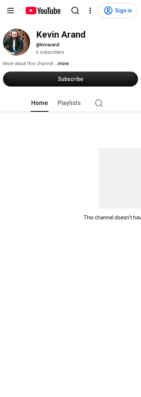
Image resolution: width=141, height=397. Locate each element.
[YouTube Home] (43, 10)
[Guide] (10, 10)
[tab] (39, 103)
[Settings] (90, 10)
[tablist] (70, 103)
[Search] (75, 10)
